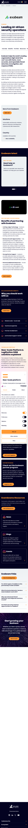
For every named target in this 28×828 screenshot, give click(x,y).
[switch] (24, 417)
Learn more (6, 310)
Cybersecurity (5, 821)
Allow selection (14, 436)
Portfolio (16, 48)
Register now (8, 484)
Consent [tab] (5, 389)
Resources (23, 48)
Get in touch (6, 276)
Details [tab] (14, 389)
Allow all (14, 431)
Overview (4, 48)
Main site (7, 113)
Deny (14, 440)
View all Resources (8, 508)
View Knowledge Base (9, 578)
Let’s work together (10, 455)
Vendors (14, 5)
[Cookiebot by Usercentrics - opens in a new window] (20, 386)
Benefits (10, 48)
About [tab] (22, 389)
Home (3, 5)
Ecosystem (8, 5)
